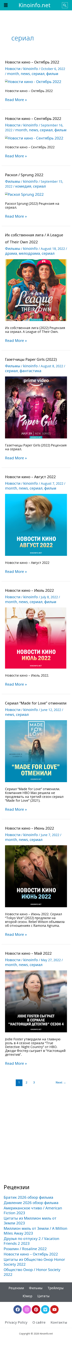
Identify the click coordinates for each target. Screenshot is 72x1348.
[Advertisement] (36, 1143)
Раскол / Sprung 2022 (24, 174)
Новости (12, 68)
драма (11, 253)
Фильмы (12, 181)
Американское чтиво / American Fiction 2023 (33, 1210)
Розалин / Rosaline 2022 (25, 1248)
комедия (23, 186)
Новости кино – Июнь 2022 (29, 828)
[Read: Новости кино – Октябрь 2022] (33, 81)
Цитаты (43, 1296)
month (13, 73)
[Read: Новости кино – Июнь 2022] (36, 876)
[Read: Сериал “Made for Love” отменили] (36, 750)
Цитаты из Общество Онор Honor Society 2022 (34, 1262)
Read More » (16, 100)
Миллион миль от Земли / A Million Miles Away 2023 (35, 1231)
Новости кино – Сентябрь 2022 (33, 118)
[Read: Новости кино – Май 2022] (36, 1001)
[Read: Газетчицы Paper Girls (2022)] (36, 407)
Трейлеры (56, 1288)
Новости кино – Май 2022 (28, 953)
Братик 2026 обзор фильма (28, 1197)
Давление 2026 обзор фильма (31, 1202)
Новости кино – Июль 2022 (29, 590)
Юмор (27, 1296)
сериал (38, 73)
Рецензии (16, 1288)
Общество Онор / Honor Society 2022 (32, 1272)
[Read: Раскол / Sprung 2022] (24, 194)
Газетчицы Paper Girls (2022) (31, 359)
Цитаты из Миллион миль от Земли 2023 (30, 1221)
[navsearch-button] (65, 5)
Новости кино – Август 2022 (30, 476)
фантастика (30, 370)
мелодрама (29, 253)
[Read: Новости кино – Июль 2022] (35, 637)
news (25, 73)
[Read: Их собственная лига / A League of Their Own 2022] (36, 289)
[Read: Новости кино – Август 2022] (36, 524)
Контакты (59, 1322)
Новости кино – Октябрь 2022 (32, 62)
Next (61, 1082)
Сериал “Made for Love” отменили (35, 703)
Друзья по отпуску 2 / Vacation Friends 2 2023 (31, 1241)
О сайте (39, 1322)
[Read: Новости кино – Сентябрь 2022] (34, 137)
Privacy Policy (16, 1322)
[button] (5, 5)
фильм (52, 73)
